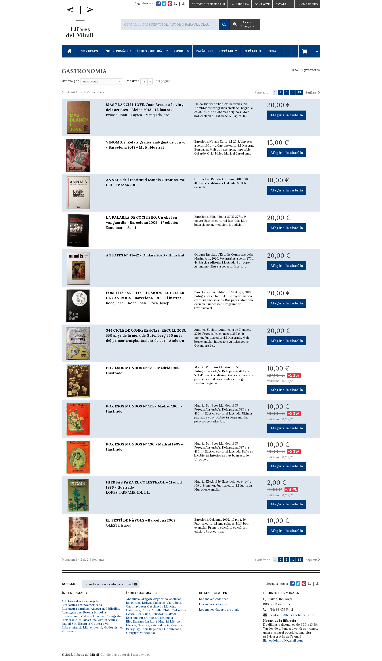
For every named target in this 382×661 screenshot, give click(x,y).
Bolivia (147, 603)
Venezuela (147, 633)
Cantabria (174, 603)
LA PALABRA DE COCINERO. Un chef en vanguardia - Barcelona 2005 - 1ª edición (142, 222)
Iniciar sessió (308, 4)
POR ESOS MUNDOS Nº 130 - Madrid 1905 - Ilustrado (144, 446)
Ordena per (70, 81)
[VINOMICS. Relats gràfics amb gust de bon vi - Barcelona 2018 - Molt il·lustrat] (80, 155)
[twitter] (164, 3)
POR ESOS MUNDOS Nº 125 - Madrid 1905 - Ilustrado (144, 370)
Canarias (159, 603)
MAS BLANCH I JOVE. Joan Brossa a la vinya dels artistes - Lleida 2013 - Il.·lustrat (145, 109)
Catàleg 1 (204, 51)
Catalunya (133, 610)
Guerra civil (100, 624)
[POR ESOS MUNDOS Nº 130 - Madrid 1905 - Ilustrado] (80, 457)
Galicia (151, 618)
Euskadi (170, 614)
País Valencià (160, 625)
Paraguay (132, 629)
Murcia (131, 625)
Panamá (176, 625)
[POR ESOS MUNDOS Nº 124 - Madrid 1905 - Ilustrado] (80, 419)
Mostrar (133, 81)
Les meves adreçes (213, 604)
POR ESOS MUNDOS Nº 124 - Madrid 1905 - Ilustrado (144, 408)
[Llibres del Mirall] (79, 23)
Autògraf (97, 609)
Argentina (160, 599)
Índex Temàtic (117, 51)
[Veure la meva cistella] (309, 51)
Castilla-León (136, 606)
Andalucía (133, 599)
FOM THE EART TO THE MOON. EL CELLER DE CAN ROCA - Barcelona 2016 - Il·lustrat (145, 297)
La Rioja (151, 621)
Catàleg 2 (228, 51)
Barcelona (133, 603)
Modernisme (112, 627)
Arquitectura (107, 620)
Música (84, 620)
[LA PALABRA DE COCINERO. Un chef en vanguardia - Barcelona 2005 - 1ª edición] (80, 230)
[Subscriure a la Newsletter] (135, 584)
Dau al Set (69, 624)
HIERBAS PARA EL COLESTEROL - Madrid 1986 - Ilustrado (144, 487)
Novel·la (100, 612)
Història (84, 624)
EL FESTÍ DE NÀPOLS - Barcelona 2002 (140, 522)
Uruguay (132, 633)
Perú (144, 629)
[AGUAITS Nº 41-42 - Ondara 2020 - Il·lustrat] (80, 268)
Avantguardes (72, 612)
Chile (166, 610)
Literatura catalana (76, 609)
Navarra (143, 625)
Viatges (86, 616)
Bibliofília (112, 609)
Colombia (179, 610)
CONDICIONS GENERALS (208, 4)
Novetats (89, 51)
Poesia (88, 612)
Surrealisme (70, 616)
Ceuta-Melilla (151, 610)
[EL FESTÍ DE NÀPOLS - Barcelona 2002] (80, 533)
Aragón (146, 599)
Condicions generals (115, 655)
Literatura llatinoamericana (82, 605)
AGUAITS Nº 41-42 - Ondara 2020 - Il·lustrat (145, 255)
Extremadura (135, 618)
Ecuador (157, 614)
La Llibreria (239, 4)
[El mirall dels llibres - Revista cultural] (179, 3)
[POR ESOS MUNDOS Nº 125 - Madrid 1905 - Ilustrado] (80, 380)
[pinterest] (170, 3)
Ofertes (181, 51)
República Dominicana (165, 629)
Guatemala (165, 618)
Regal (273, 51)
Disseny (98, 616)
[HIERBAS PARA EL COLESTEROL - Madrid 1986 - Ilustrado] (80, 495)
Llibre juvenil (92, 627)
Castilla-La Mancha (161, 606)
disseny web (142, 655)
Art (64, 601)
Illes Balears (135, 621)
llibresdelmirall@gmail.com (283, 640)
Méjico (175, 621)
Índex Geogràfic (152, 51)
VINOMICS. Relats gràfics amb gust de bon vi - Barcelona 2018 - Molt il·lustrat (145, 144)
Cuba (146, 614)
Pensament (70, 631)
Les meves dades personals (219, 609)
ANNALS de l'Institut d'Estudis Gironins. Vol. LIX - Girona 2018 (146, 182)
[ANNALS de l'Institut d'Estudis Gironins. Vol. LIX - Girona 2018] (80, 192)
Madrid (163, 621)
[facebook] (158, 3)
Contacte (262, 4)
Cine (93, 620)
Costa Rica (133, 614)
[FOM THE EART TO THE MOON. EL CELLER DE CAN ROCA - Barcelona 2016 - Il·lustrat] (80, 305)
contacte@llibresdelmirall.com (292, 615)
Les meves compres (213, 599)
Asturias (175, 599)
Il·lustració (69, 620)
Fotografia (114, 616)
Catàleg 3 (252, 51)
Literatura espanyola (83, 601)
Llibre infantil (72, 627)
